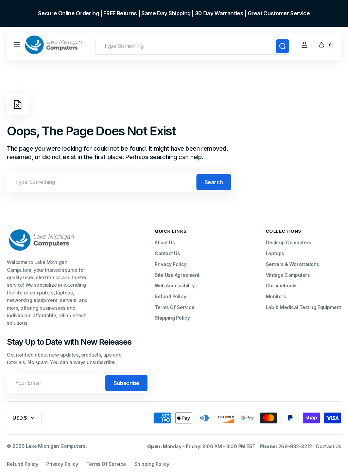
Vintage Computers (288, 275)
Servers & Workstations (292, 264)
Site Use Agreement (177, 275)
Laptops (275, 253)
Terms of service (106, 464)
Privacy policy (62, 464)
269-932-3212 (295, 446)
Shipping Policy (172, 318)
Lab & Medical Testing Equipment (303, 307)
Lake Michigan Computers (56, 446)
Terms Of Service (174, 307)
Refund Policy (170, 296)
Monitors (276, 296)
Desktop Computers (288, 242)
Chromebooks (282, 285)
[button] (17, 44)
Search (214, 182)
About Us (165, 242)
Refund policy (22, 464)
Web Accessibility (174, 285)
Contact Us (167, 253)
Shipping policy (151, 464)
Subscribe (126, 383)
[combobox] (193, 46)
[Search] (282, 46)
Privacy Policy (171, 264)
